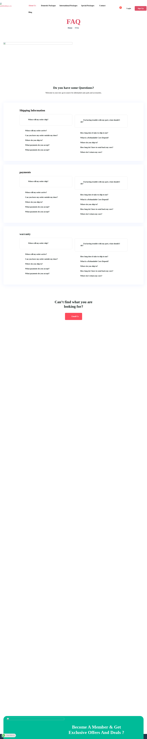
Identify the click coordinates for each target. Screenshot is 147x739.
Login (129, 8)
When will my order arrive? (36, 131)
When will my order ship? (38, 120)
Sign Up (141, 8)
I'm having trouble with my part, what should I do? (100, 121)
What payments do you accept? (37, 145)
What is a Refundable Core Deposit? (94, 138)
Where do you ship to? (34, 140)
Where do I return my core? (91, 152)
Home (70, 28)
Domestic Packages (48, 6)
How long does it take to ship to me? (94, 133)
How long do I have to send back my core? (96, 147)
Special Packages (87, 6)
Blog (30, 12)
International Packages (68, 6)
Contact (102, 6)
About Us (32, 6)
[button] (46, 119)
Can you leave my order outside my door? (41, 135)
